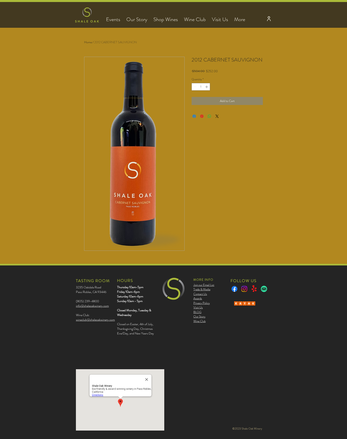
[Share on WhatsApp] (209, 116)
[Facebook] (234, 289)
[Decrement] (194, 86)
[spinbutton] (200, 86)
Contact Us (200, 294)
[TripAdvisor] (264, 289)
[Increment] (206, 86)
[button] (113, 19)
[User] (269, 19)
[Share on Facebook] (194, 116)
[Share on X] (217, 116)
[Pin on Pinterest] (201, 116)
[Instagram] (244, 289)
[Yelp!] (254, 289)
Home (88, 42)
